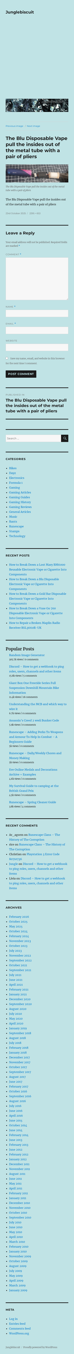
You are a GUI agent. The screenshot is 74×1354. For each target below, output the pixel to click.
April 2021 (16, 984)
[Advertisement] (37, 59)
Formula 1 (16, 482)
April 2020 (16, 1023)
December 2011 (19, 1164)
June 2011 (15, 1178)
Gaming (14, 487)
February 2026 (19, 916)
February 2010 (18, 1246)
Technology (17, 536)
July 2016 (15, 1106)
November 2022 (20, 955)
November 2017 (19, 1062)
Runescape (16, 526)
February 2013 (18, 1144)
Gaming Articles (20, 492)
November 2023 (20, 941)
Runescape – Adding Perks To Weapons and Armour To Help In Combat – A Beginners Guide (36, 736)
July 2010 (15, 1222)
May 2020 (16, 1018)
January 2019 (18, 1028)
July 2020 (15, 1013)
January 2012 (18, 1159)
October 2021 (18, 965)
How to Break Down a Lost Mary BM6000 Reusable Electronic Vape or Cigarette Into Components (38, 569)
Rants (13, 521)
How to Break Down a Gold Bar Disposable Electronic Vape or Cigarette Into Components (37, 598)
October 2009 (18, 1261)
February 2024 (19, 936)
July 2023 (15, 950)
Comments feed (20, 1328)
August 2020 (17, 1009)
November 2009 (20, 1256)
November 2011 (19, 1169)
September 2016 (20, 1096)
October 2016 (18, 1091)
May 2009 (16, 1275)
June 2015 (15, 1120)
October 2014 (18, 1125)
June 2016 (16, 1110)
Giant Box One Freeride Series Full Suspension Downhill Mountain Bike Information (34, 687)
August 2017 (17, 1077)
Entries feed (17, 1323)
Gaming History (20, 502)
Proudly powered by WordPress (40, 1347)
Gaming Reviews (20, 507)
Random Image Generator (27, 655)
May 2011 (15, 1183)
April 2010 (16, 1237)
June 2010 (15, 1227)
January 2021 (18, 994)
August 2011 (17, 1174)
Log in (13, 1319)
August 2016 (17, 1101)
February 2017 (18, 1086)
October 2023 (18, 946)
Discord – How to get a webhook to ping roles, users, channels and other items (38, 868)
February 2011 (18, 1193)
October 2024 (18, 931)
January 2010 (18, 1251)
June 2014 (15, 1130)
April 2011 (15, 1188)
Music (13, 516)
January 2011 (17, 1198)
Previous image (14, 126)
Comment (13, 254)
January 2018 (18, 1052)
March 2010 (17, 1241)
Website (11, 340)
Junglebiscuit (20, 12)
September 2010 (20, 1217)
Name (11, 306)
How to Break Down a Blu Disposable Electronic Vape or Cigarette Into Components (34, 584)
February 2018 (18, 1047)
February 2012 (18, 1154)
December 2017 (19, 1057)
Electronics (16, 478)
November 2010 (19, 1208)
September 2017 (20, 1072)
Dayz (12, 473)
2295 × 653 (34, 213)
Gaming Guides (19, 497)
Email (11, 323)
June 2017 (15, 1081)
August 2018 (17, 1038)
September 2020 (20, 1004)
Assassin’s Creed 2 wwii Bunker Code (34, 720)
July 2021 (15, 975)
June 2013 (15, 1140)
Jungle (13, 864)
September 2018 (20, 1033)
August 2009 (18, 1266)
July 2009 (15, 1271)
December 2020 (19, 999)
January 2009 (18, 1290)
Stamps (14, 531)
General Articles (20, 512)
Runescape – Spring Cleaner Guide (32, 802)
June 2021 (15, 979)
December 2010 (19, 1203)
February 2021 (18, 989)
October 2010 (18, 1212)
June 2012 (15, 1149)
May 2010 (15, 1232)
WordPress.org (19, 1333)
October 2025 (18, 921)
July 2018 (15, 1043)
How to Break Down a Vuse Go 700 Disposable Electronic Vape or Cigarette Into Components (36, 613)
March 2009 (17, 1285)
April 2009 (16, 1280)
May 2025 (16, 926)
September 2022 (20, 960)
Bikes (13, 468)
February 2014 (18, 1135)
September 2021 (20, 970)
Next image (33, 126)
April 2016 (16, 1115)
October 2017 (18, 1067)
